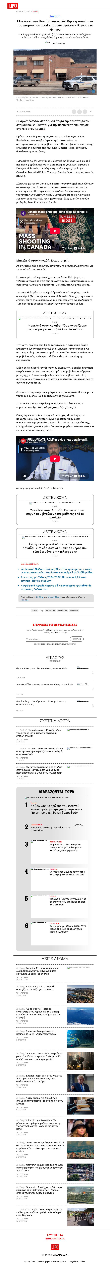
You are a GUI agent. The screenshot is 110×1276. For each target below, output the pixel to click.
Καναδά (40, 128)
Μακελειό (74, 610)
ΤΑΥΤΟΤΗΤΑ (55, 1235)
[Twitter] (93, 91)
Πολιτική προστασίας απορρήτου (52, 1262)
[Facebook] (89, 91)
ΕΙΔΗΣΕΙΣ (27, 11)
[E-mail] (85, 111)
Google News (54, 597)
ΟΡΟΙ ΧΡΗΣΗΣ (39, 644)
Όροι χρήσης (29, 1262)
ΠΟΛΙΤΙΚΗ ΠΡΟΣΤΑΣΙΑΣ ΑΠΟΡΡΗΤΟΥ (62, 644)
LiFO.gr (39, 597)
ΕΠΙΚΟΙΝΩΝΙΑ (55, 1238)
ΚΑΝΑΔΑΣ (50, 610)
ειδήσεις (24, 599)
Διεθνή (35, 11)
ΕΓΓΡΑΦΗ (77, 639)
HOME (18, 11)
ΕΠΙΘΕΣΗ (62, 610)
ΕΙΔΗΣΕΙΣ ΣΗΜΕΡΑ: (30, 563)
